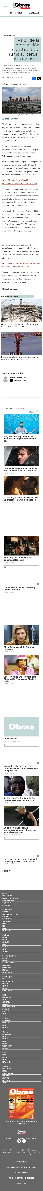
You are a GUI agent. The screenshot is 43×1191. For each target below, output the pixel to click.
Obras (5, 893)
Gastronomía (6, 1069)
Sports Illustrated (9, 956)
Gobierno (5, 937)
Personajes (6, 1076)
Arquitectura (6, 903)
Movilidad (5, 1004)
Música (4, 988)
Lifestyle (5, 970)
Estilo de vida (6, 1062)
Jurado (4, 1083)
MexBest (6, 1066)
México (4, 940)
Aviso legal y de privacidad (21, 1167)
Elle (4, 1053)
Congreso (5, 942)
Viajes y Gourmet (7, 991)
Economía (5, 916)
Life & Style (7, 977)
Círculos (5, 1039)
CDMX (4, 944)
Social (4, 1000)
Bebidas (4, 1071)
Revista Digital (7, 972)
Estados (5, 947)
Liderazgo (5, 1023)
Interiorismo (6, 905)
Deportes (5, 983)
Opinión (4, 949)
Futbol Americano (8, 963)
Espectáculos (6, 1034)
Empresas (5, 912)
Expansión (7, 909)
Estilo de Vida (6, 1080)
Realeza (4, 1036)
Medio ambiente (7, 997)
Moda (4, 1041)
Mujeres (5, 928)
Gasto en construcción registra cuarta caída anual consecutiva (19, 325)
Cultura (5, 1048)
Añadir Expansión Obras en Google (16, 84)
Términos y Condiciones (21, 1178)
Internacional (7, 919)
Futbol (4, 958)
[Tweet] (39, 78)
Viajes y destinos (7, 1073)
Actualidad (6, 1020)
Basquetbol (6, 965)
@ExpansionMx (20, 381)
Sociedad (5, 951)
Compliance (21, 1173)
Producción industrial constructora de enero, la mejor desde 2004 (19, 358)
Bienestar (5, 1078)
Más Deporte (6, 967)
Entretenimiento (7, 981)
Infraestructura (8, 900)
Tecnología (6, 921)
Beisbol (4, 960)
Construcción (16, 12)
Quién (5, 1032)
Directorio (21, 1183)
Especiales (5, 1027)
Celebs (4, 1060)
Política (5, 935)
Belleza (4, 1043)
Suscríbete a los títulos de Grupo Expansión (21, 1122)
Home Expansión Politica (10, 914)
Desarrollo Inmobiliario (10, 898)
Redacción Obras (18, 377)
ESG (3, 926)
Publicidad (21, 1162)
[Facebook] (34, 78)
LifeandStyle (6, 931)
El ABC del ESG (6, 1011)
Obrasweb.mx (24, 1141)
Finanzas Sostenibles (9, 1007)
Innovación (6, 1009)
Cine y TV (5, 986)
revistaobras (19, 1141)
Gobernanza (6, 1002)
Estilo (4, 979)
